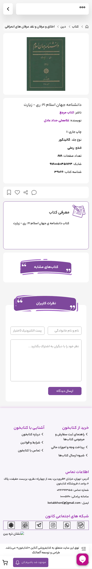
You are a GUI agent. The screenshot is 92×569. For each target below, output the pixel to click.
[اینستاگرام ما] (53, 525)
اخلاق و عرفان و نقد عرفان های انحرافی (30, 26)
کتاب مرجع (66, 112)
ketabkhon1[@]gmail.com (64, 503)
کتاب (75, 26)
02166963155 (65, 490)
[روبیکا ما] (11, 525)
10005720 (65, 496)
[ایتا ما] (25, 525)
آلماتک (36, 552)
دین (63, 26)
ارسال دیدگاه (64, 391)
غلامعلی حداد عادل (56, 120)
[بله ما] (80, 525)
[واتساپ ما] (67, 525)
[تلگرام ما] (39, 525)
